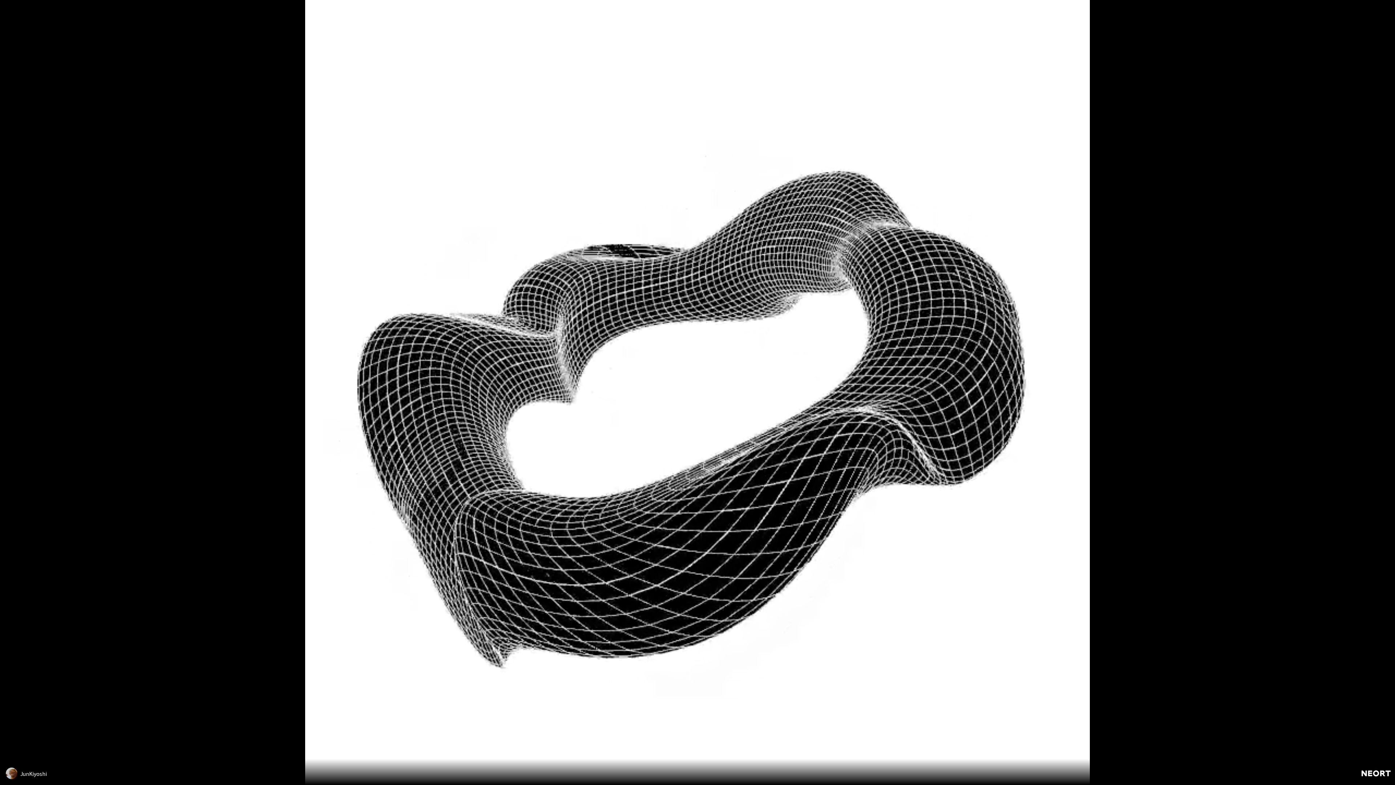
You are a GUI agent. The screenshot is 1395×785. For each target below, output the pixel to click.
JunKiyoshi (33, 773)
